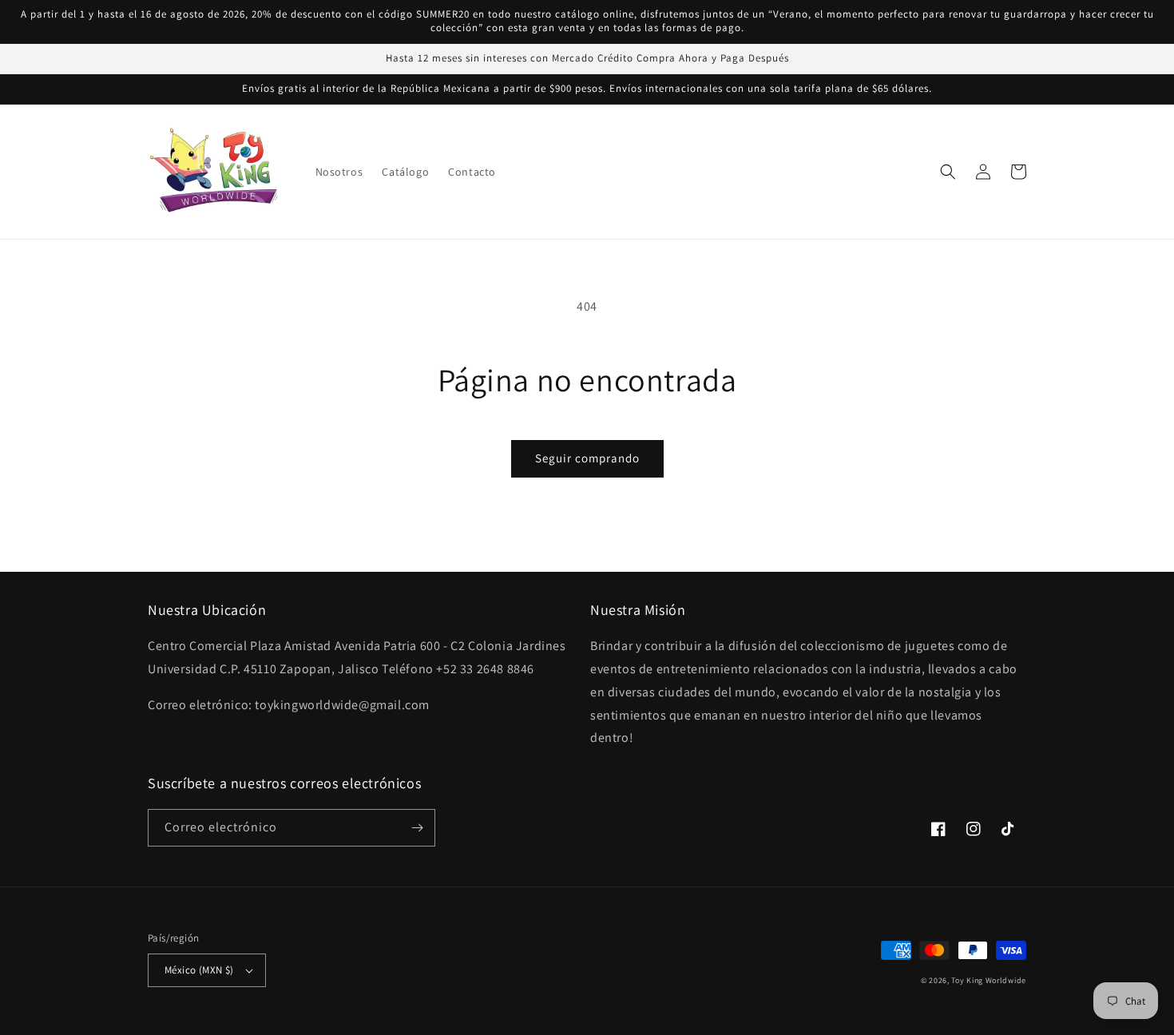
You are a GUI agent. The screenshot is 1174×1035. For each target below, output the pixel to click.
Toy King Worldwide (988, 980)
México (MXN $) (199, 970)
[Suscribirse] (416, 828)
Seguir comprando (587, 458)
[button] (948, 171)
